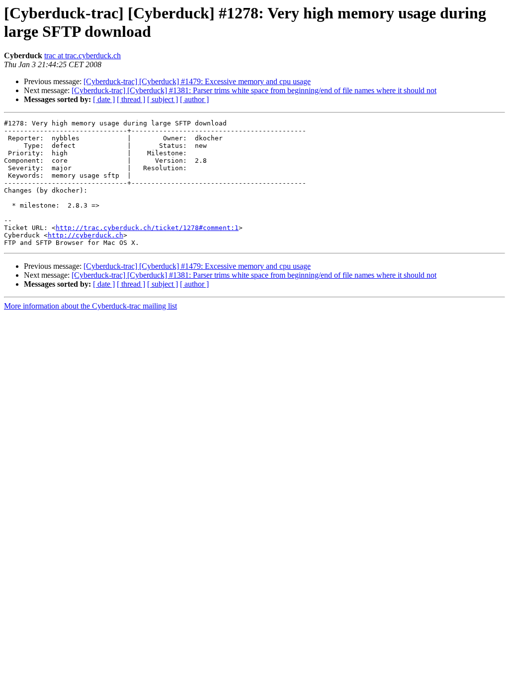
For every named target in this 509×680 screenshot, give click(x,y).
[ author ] (194, 99)
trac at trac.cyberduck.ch (82, 55)
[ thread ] (131, 99)
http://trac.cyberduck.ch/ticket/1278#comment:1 (147, 227)
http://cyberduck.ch (85, 235)
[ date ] (104, 99)
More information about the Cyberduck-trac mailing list (90, 306)
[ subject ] (162, 99)
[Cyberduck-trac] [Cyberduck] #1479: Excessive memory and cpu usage (197, 81)
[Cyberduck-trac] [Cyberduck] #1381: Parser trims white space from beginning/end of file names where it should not (254, 90)
